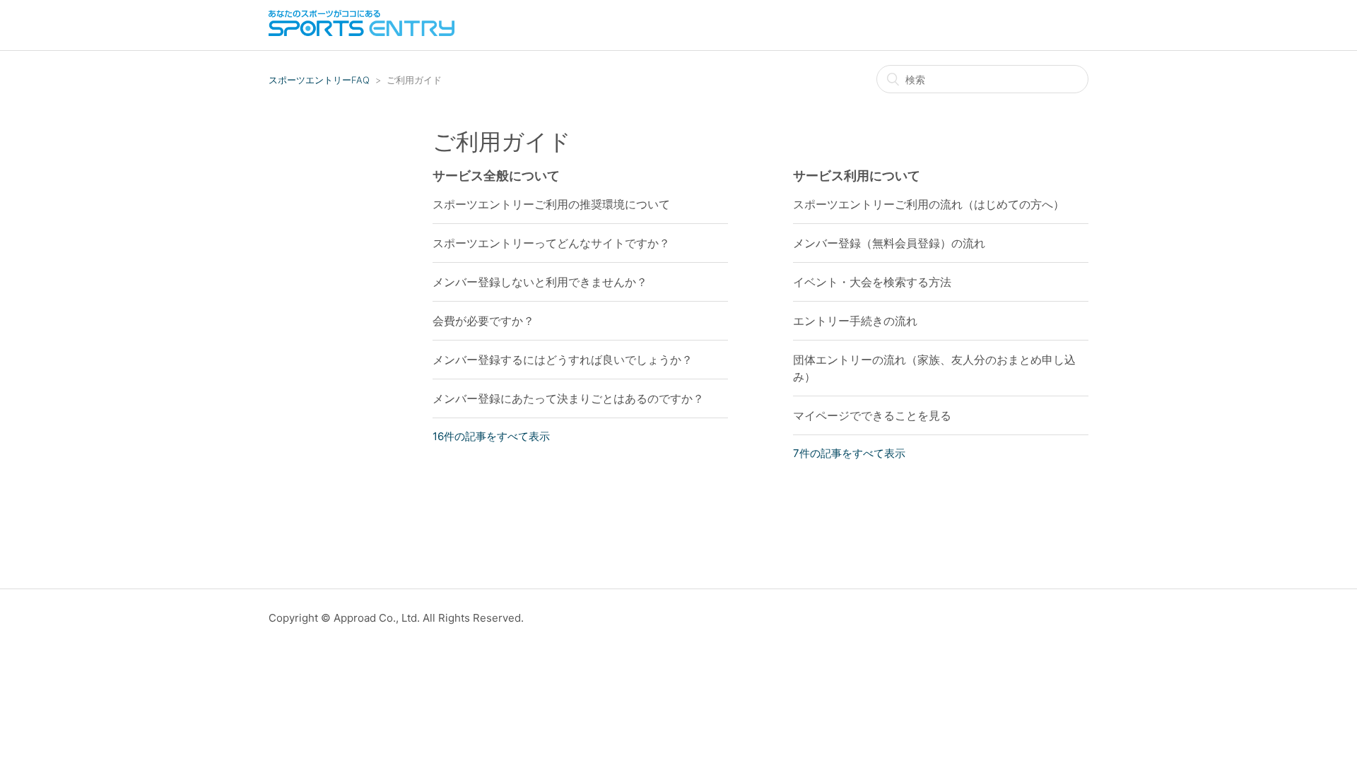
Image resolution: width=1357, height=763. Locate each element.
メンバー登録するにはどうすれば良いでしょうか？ (563, 360)
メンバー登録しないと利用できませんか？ (540, 282)
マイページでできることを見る (872, 415)
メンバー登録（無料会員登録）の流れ (889, 243)
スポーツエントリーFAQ (319, 79)
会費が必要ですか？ (483, 321)
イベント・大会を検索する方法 (872, 282)
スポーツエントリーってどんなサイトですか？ (551, 243)
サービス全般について (496, 175)
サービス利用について (856, 175)
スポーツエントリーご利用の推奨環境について (551, 204)
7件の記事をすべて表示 (849, 453)
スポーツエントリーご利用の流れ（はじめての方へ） (928, 204)
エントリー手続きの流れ (855, 321)
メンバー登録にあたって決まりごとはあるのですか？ (568, 398)
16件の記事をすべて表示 (491, 436)
